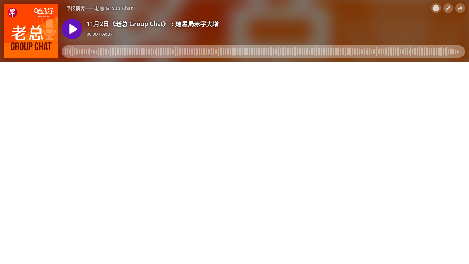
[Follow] (448, 8)
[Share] (460, 8)
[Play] (72, 29)
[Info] (436, 8)
